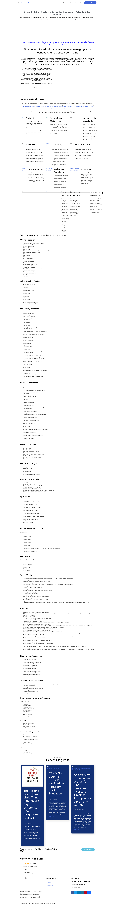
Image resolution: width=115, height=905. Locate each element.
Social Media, (49, 108)
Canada (54, 862)
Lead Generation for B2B (85, 106)
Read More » (26, 842)
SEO (73, 108)
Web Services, (55, 108)
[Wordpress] (82, 892)
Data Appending (35, 169)
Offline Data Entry (45, 106)
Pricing (75, 2)
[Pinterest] (85, 892)
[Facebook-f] (72, 892)
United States (26, 863)
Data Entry (57, 144)
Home (59, 2)
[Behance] (89, 892)
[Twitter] (75, 892)
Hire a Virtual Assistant (25, 890)
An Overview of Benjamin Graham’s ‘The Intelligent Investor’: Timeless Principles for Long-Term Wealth (82, 790)
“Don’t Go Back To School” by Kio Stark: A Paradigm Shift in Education (56, 783)
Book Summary (28, 823)
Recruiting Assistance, (70, 105)
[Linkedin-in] (79, 892)
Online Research (78, 105)
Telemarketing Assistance (64, 108)
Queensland (46, 41)
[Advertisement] (57, 29)
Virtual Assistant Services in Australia (31, 41)
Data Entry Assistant (26, 106)
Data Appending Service (55, 106)
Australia (51, 862)
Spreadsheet (76, 106)
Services (65, 2)
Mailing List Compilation (66, 106)
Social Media (32, 144)
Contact (80, 2)
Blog (71, 2)
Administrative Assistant (87, 105)
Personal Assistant (36, 106)
